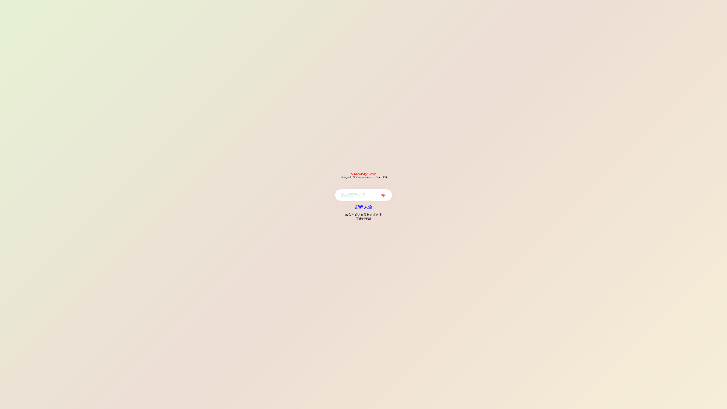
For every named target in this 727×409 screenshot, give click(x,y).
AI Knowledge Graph (363, 174)
